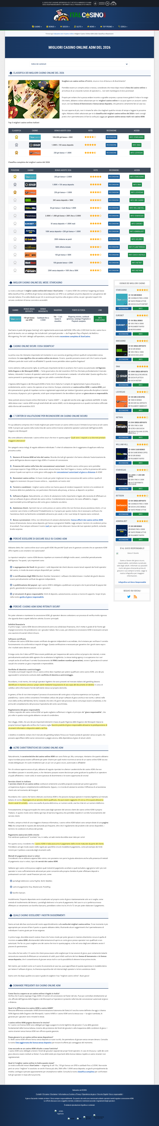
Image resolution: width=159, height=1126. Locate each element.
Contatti (38, 1094)
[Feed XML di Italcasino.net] (135, 597)
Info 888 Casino (137, 200)
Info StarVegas (137, 216)
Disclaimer (54, 1094)
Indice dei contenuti (38, 64)
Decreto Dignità (102, 1094)
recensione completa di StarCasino (75, 336)
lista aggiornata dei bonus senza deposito (33, 1042)
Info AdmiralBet (137, 231)
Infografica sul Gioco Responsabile (132, 582)
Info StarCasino (137, 137)
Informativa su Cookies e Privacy (70, 1094)
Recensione (111, 137)
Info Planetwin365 (137, 247)
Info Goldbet (137, 239)
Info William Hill (137, 208)
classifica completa (86, 1071)
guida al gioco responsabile (32, 597)
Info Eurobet (137, 224)
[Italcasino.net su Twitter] (129, 597)
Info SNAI (136, 145)
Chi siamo (45, 1094)
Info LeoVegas (136, 153)
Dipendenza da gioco (89, 1094)
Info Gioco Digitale (137, 255)
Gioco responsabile (115, 1094)
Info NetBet (137, 263)
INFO (140, 308)
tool (47, 526)
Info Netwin (137, 270)
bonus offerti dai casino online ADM (87, 520)
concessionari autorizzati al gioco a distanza (76, 472)
